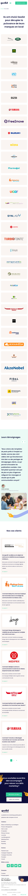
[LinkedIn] (8, 865)
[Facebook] (12, 865)
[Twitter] (15, 865)
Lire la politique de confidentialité (9, 889)
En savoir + (5, 571)
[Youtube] (19, 865)
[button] (10, 3)
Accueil (2, 8)
